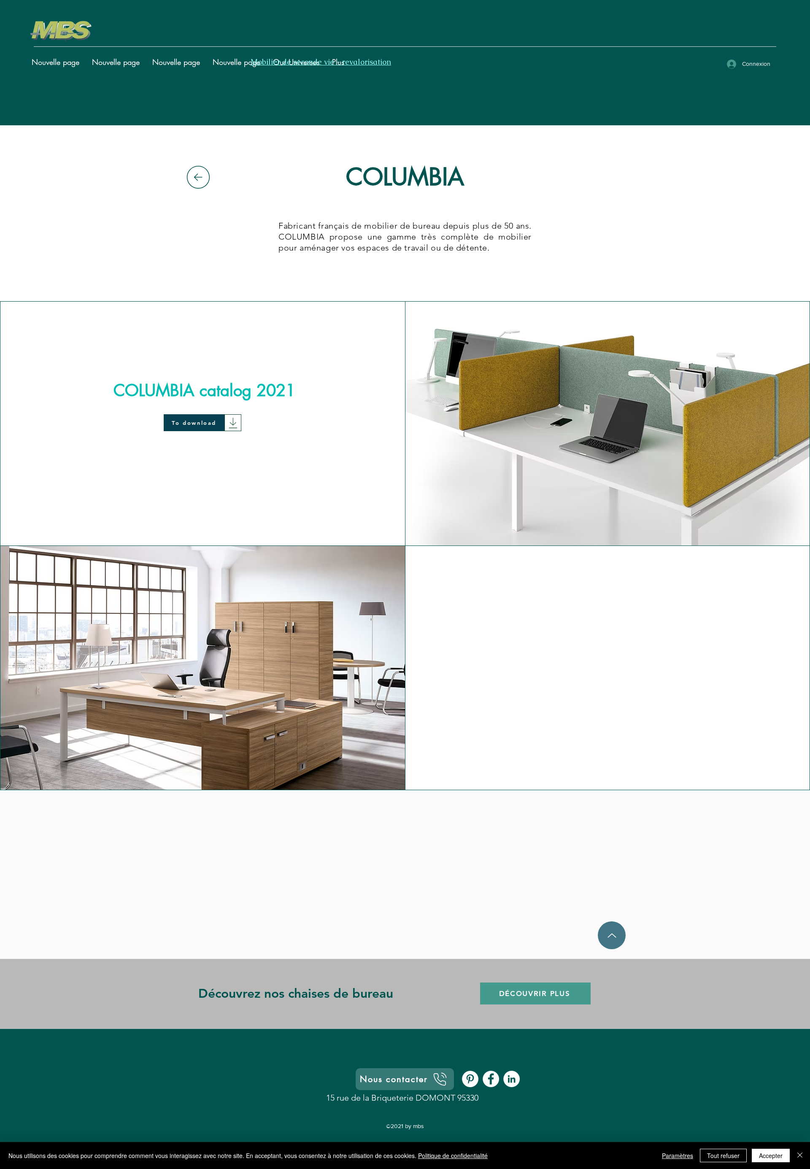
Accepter (771, 1155)
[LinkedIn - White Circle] (511, 1079)
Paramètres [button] (677, 1155)
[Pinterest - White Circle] (470, 1079)
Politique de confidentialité (453, 1155)
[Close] (800, 1155)
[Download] (232, 422)
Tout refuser (723, 1155)
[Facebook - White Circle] (491, 1079)
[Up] (612, 935)
